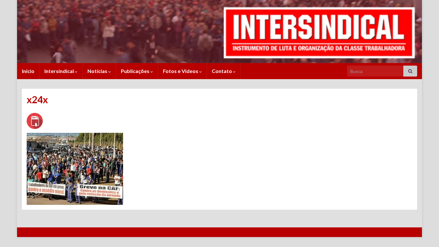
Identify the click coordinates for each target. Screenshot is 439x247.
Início (28, 71)
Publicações (135, 71)
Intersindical (59, 71)
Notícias (97, 71)
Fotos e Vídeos (181, 71)
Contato (222, 71)
